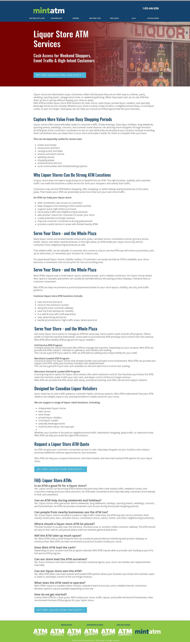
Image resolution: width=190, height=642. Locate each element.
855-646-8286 (152, 8)
